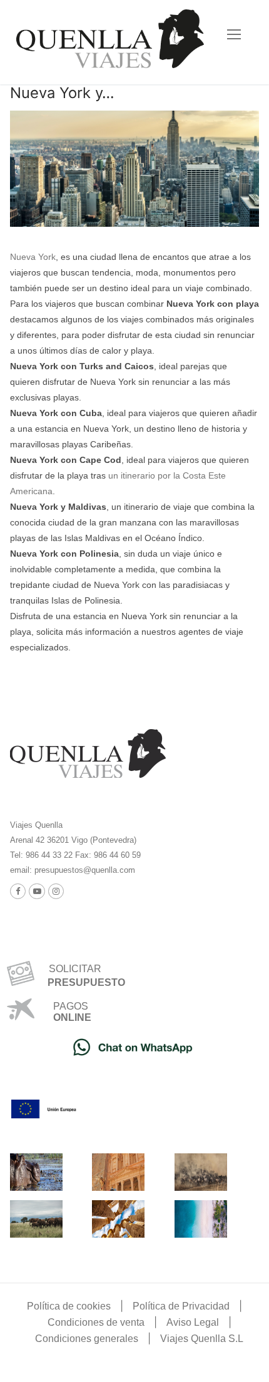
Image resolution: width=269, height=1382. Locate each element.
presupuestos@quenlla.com (83, 870)
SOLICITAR (70, 968)
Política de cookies (69, 1306)
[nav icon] (234, 35)
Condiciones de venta (96, 1322)
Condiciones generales (86, 1338)
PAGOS (70, 1006)
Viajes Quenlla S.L (201, 1338)
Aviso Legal (192, 1322)
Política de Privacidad (181, 1306)
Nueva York (33, 257)
